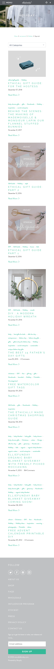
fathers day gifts (34, 338)
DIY (9, 247)
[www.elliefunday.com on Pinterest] (23, 572)
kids (37, 247)
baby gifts (28, 436)
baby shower (38, 436)
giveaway (27, 443)
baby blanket (18, 436)
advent (10, 519)
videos (29, 527)
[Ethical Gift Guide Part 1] (27, 225)
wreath (32, 310)
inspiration (11, 108)
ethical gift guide (13, 80)
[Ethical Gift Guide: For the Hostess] (27, 64)
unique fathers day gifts (16, 349)
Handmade (30, 104)
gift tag (29, 373)
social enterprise (22, 108)
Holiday (30, 36)
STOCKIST (13, 610)
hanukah (21, 377)
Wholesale (14, 597)
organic (23, 447)
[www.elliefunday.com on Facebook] (17, 572)
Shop (11, 585)
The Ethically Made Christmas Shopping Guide (26, 415)
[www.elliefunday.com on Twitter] (11, 572)
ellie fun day (32, 334)
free (23, 373)
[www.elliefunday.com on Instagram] (30, 572)
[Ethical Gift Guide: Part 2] (27, 161)
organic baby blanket (35, 447)
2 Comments (25, 359)
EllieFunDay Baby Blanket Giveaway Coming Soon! (24, 498)
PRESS (11, 616)
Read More (13, 95)
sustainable (34, 345)
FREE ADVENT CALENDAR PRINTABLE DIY (26, 533)
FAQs (11, 591)
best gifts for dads (19, 334)
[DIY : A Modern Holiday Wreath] (27, 288)
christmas (11, 373)
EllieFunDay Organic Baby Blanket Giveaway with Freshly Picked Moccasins (26, 460)
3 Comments (29, 540)
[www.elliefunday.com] (27, 2)
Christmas (25, 440)
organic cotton (12, 451)
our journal (23, 36)
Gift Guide (11, 183)
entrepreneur (12, 338)
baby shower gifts (13, 104)
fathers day (22, 338)
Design (39, 440)
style (26, 183)
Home (16, 36)
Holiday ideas (20, 523)
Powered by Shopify (15, 660)
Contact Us (15, 628)
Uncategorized (13, 381)
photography (12, 527)
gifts (23, 104)
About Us (13, 579)
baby (9, 334)
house (32, 247)
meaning (39, 523)
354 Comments (29, 470)
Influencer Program (21, 604)
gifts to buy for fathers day (21, 342)
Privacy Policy (17, 622)
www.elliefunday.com (21, 657)
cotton (33, 440)
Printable (37, 377)
